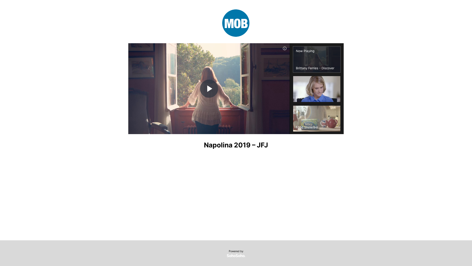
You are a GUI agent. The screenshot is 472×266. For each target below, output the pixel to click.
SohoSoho (236, 255)
